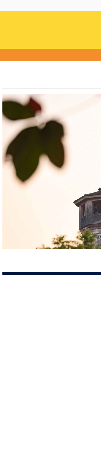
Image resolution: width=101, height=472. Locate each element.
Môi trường (76, 55)
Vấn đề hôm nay (23, 55)
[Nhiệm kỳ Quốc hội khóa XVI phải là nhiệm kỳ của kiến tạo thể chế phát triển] (34, 101)
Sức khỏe (51, 55)
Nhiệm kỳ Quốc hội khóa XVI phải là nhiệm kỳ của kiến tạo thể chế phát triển (33, 133)
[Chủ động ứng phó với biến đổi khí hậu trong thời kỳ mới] (39, 279)
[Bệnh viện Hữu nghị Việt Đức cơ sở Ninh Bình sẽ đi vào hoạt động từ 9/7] (32, 365)
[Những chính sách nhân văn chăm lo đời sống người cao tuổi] (32, 419)
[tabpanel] (39, 285)
